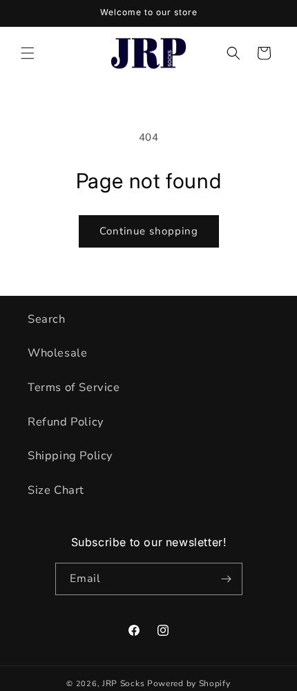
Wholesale (57, 353)
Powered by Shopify (189, 683)
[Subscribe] (226, 579)
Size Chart (56, 490)
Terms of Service (74, 387)
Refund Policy (66, 422)
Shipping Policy (70, 455)
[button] (27, 53)
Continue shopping (148, 231)
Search (47, 319)
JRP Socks (123, 683)
